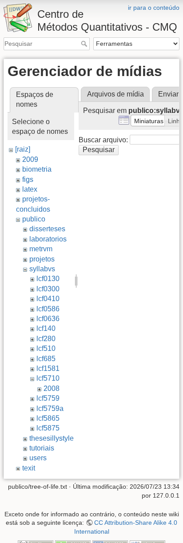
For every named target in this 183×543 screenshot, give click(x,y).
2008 (52, 388)
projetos (42, 259)
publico (33, 219)
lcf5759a (50, 408)
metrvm (40, 249)
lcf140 (46, 328)
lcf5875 (48, 428)
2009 (30, 159)
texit (28, 468)
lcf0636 (48, 318)
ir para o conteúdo (153, 7)
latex (29, 189)
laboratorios (48, 239)
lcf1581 (48, 368)
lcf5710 (48, 378)
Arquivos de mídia (115, 94)
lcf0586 (48, 309)
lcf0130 (48, 278)
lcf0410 (48, 298)
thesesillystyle (51, 438)
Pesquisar (85, 43)
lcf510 (46, 348)
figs (27, 179)
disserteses (47, 229)
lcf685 (46, 358)
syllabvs (42, 269)
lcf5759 (48, 398)
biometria (37, 169)
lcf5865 (48, 418)
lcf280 (46, 338)
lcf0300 (48, 289)
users (38, 458)
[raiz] (22, 149)
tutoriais (41, 448)
